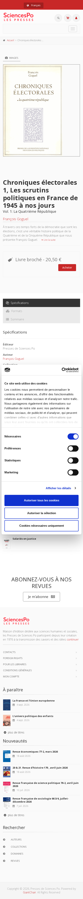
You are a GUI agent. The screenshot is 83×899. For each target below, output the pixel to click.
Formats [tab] (16, 311)
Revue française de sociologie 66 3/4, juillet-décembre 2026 (41, 800)
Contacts (9, 652)
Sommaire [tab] (17, 319)
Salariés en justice (24, 538)
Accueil (10, 40)
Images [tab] (13, 58)
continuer (73, 639)
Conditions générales (17, 670)
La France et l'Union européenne (34, 700)
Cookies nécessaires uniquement (41, 525)
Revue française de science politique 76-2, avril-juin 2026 (46, 784)
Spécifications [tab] (19, 303)
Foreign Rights (13, 658)
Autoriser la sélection (41, 513)
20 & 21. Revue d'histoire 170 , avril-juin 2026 (40, 767)
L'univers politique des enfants (33, 716)
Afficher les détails (58, 488)
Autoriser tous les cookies (41, 500)
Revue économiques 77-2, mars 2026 (35, 751)
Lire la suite (49, 240)
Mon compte (11, 676)
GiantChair (29, 892)
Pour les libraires (14, 664)
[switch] (73, 448)
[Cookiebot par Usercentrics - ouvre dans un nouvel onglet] (62, 370)
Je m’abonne (38, 596)
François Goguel (15, 219)
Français (35, 5)
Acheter (67, 267)
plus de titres (15, 732)
